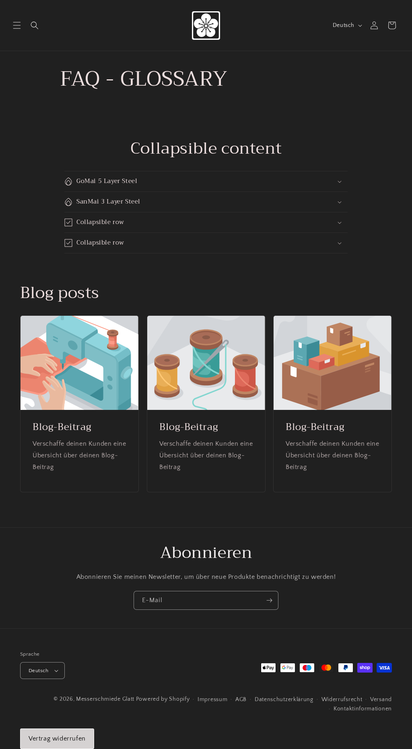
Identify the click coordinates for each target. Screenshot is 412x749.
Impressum (212, 699)
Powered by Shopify (163, 699)
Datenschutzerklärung (284, 699)
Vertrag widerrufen (57, 738)
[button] (17, 25)
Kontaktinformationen (363, 709)
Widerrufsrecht (342, 699)
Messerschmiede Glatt (105, 699)
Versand (381, 699)
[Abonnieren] (269, 600)
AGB (241, 699)
